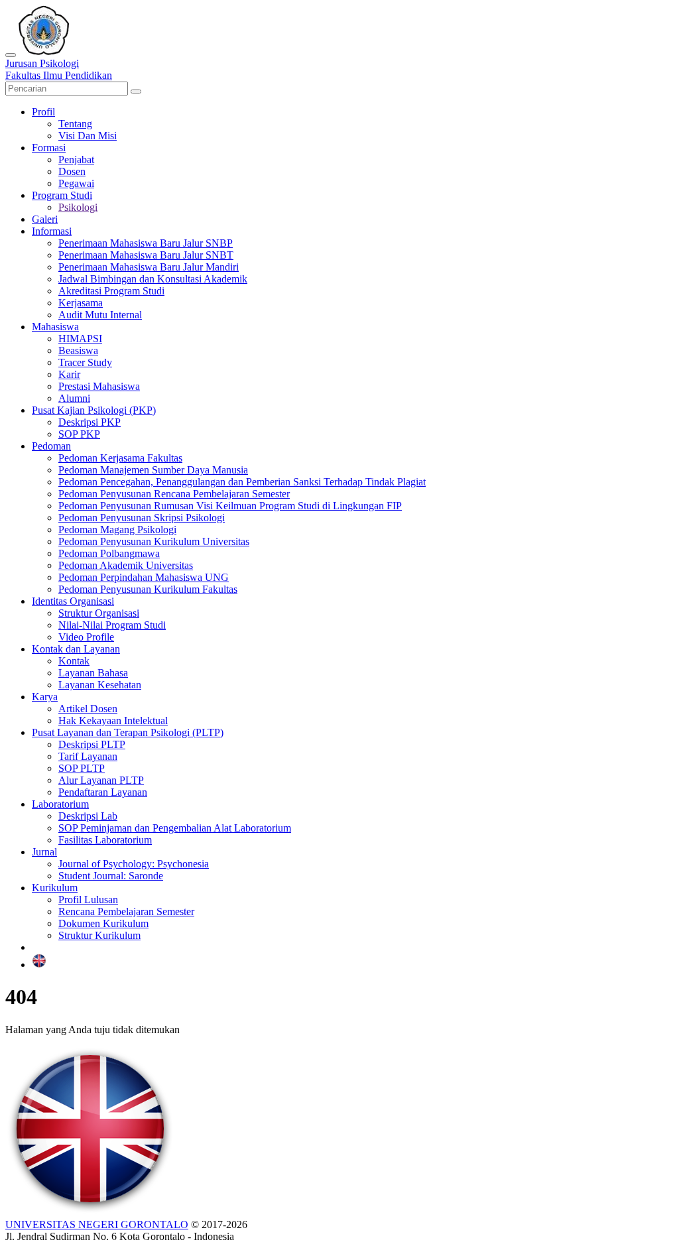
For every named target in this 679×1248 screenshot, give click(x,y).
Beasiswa (78, 350)
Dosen (72, 171)
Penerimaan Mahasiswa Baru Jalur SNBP (145, 243)
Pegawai (76, 183)
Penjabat (76, 159)
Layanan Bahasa (93, 672)
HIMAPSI (80, 338)
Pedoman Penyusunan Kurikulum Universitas (153, 541)
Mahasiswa (55, 326)
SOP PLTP (81, 768)
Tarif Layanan (87, 756)
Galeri (45, 219)
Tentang (75, 123)
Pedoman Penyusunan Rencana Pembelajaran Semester (174, 493)
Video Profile (86, 637)
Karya (45, 696)
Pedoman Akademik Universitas (125, 565)
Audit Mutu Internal (100, 314)
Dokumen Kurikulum (103, 923)
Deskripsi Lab (87, 816)
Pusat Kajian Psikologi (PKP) (94, 410)
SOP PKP (79, 434)
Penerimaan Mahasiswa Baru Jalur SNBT (145, 255)
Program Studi (62, 195)
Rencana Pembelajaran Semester (126, 911)
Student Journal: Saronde (110, 875)
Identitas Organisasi (73, 601)
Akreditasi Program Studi (111, 290)
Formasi (49, 147)
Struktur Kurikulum (99, 935)
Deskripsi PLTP (91, 744)
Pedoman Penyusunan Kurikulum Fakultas (147, 589)
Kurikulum (55, 887)
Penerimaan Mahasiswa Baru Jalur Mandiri (148, 267)
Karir (69, 374)
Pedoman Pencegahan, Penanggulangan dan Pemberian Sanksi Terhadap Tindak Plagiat (242, 481)
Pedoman (51, 446)
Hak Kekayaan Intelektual (113, 720)
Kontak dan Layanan (76, 649)
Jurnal (44, 851)
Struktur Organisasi (98, 613)
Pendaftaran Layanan (102, 792)
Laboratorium (60, 804)
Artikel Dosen (87, 708)
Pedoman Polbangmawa (109, 553)
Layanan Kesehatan (99, 684)
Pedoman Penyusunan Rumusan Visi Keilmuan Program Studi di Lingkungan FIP (230, 505)
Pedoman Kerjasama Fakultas (120, 458)
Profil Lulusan (88, 899)
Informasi (52, 231)
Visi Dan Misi (87, 135)
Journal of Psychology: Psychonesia (133, 863)
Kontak (74, 660)
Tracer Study (85, 362)
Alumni (74, 398)
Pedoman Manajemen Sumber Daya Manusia (153, 469)
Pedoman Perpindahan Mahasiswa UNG (143, 577)
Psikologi (77, 207)
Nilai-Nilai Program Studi (112, 625)
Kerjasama (80, 302)
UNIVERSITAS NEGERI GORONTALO (96, 1224)
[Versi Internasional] (39, 964)
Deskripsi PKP (89, 422)
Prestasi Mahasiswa (99, 386)
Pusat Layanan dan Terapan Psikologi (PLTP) (127, 732)
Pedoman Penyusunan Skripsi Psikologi (141, 517)
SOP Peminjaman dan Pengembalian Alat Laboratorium (174, 828)
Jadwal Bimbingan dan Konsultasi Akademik (152, 278)
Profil (43, 111)
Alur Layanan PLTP (101, 780)
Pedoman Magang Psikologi (117, 529)
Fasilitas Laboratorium (105, 839)
